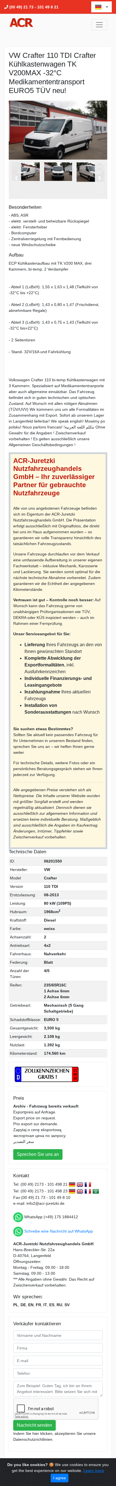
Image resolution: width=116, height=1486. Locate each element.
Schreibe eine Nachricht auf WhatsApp (58, 1231)
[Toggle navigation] (99, 24)
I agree (59, 1478)
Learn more (93, 1470)
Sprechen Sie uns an (38, 1154)
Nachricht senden (34, 1425)
